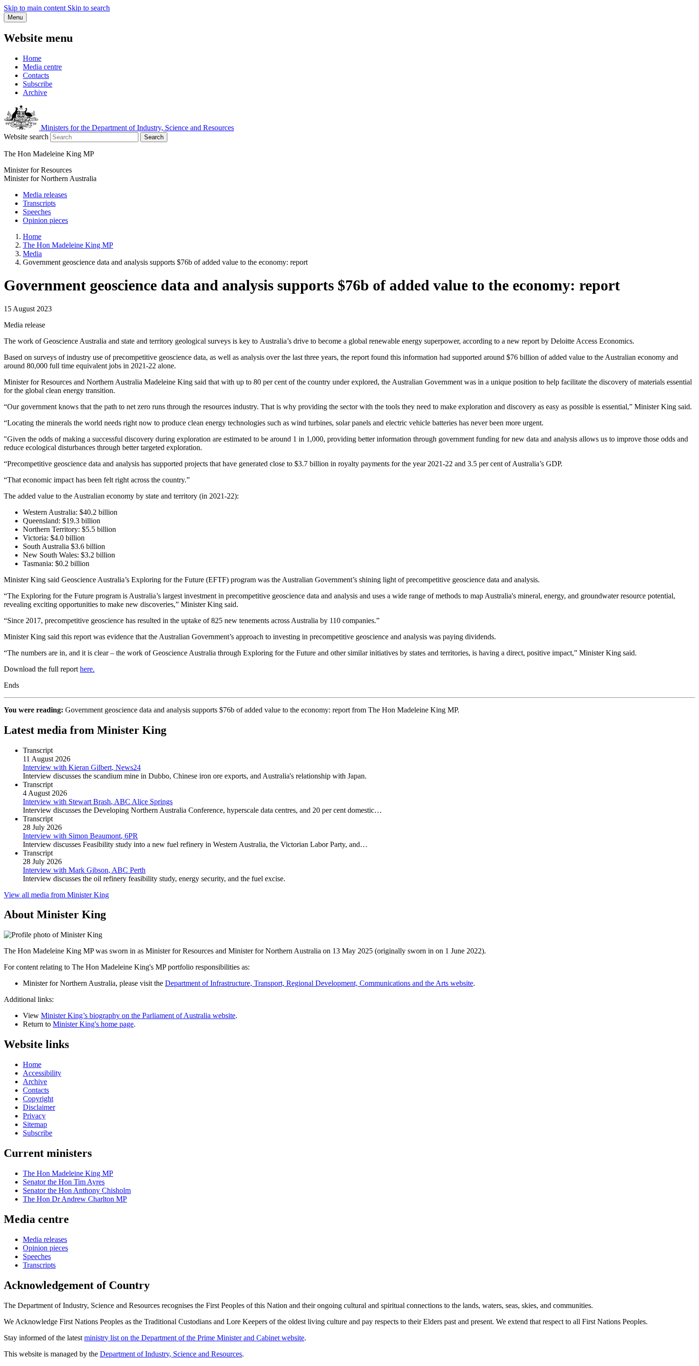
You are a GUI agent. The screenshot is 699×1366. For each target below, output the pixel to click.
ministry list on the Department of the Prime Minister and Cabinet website (194, 1338)
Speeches (37, 212)
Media (32, 254)
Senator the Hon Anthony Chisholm (77, 1190)
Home (32, 58)
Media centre (42, 67)
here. (87, 669)
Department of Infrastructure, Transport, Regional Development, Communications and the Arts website (319, 983)
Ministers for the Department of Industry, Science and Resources (136, 128)
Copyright (38, 1099)
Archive (35, 92)
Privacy (34, 1116)
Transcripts (39, 203)
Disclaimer (39, 1107)
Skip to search (89, 8)
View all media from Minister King (56, 895)
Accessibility (42, 1073)
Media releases (45, 195)
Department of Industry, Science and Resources (171, 1354)
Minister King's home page (93, 1024)
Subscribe (37, 84)
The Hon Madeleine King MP (68, 245)
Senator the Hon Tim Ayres (64, 1182)
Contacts (36, 75)
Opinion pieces (45, 220)
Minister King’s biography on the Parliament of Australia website (138, 1015)
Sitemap (35, 1124)
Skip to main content (36, 8)
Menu (15, 17)
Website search (26, 137)
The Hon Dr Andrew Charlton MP (75, 1199)
